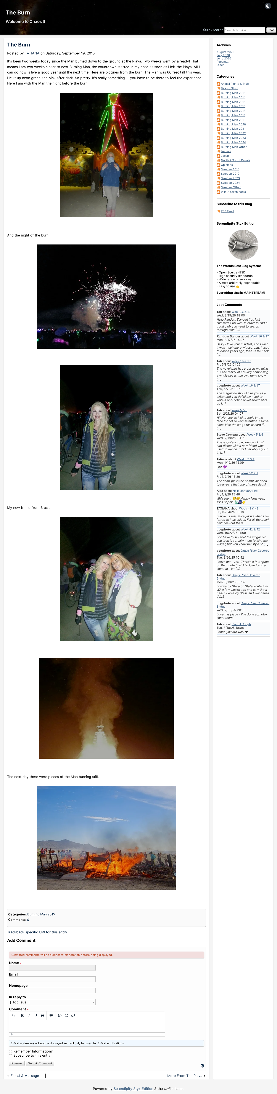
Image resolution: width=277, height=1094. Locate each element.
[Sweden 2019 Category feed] (218, 173)
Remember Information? (33, 1051)
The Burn (18, 12)
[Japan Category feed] (218, 155)
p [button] (12, 1034)
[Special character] (73, 1015)
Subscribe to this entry (32, 1055)
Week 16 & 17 (241, 311)
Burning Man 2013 (233, 92)
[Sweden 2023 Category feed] (218, 178)
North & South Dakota (235, 160)
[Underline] (35, 1015)
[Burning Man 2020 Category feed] (218, 124)
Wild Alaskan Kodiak (234, 191)
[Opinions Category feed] (218, 164)
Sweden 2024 (230, 182)
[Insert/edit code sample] (59, 1015)
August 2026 (225, 52)
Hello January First (245, 490)
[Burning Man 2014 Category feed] (218, 97)
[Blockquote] (51, 1015)
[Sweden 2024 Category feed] (218, 182)
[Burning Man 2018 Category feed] (218, 115)
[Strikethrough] (42, 1015)
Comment (19, 1009)
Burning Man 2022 (233, 133)
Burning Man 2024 (233, 142)
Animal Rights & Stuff (235, 83)
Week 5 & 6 (239, 410)
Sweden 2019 (230, 173)
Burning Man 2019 (233, 119)
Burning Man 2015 (41, 914)
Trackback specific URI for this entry (37, 932)
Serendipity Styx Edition (133, 1088)
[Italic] (29, 1015)
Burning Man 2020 (233, 124)
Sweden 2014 (230, 169)
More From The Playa (184, 1075)
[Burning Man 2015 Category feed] (218, 102)
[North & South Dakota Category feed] (218, 160)
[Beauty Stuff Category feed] (218, 88)
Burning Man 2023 (233, 137)
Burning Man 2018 (233, 115)
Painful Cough (241, 624)
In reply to (17, 997)
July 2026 (223, 55)
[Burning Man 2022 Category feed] (218, 133)
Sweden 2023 (230, 178)
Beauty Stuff (229, 88)
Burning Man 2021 (233, 128)
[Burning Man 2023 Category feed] (218, 137)
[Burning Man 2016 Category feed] (218, 106)
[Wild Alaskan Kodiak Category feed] (218, 191)
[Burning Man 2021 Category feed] (218, 128)
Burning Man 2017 (233, 110)
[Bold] (22, 1015)
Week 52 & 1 (245, 459)
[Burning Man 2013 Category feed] (218, 92)
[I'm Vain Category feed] (218, 151)
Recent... (223, 61)
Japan (225, 155)
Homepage (18, 986)
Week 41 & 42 (248, 508)
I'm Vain (226, 151)
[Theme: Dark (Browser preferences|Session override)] (268, 6)
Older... (221, 65)
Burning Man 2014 (233, 97)
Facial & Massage (25, 1075)
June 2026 (224, 58)
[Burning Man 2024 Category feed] (218, 142)
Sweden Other (231, 187)
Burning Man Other (234, 147)
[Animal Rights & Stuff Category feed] (218, 83)
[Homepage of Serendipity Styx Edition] (243, 245)
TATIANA (32, 53)
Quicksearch (213, 30)
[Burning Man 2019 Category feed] (218, 119)
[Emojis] (66, 1015)
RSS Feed (227, 211)
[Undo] (13, 1015)
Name (15, 963)
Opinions (227, 164)
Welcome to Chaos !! (25, 21)
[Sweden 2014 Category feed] (218, 169)
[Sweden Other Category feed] (218, 187)
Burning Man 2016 (233, 106)
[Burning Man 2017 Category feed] (218, 110)
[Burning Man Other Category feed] (218, 147)
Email (13, 974)
